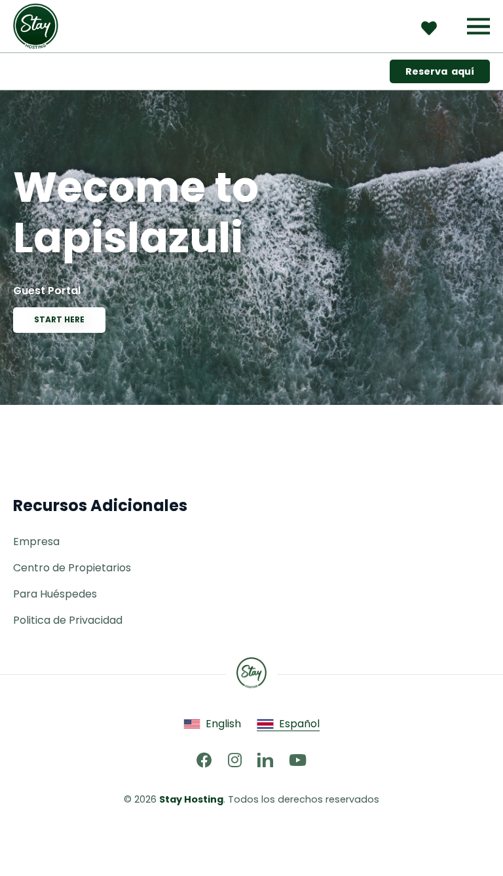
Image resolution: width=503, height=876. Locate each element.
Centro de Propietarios (72, 567)
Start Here (59, 319)
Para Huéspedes (55, 593)
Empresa (36, 541)
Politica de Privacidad (67, 620)
